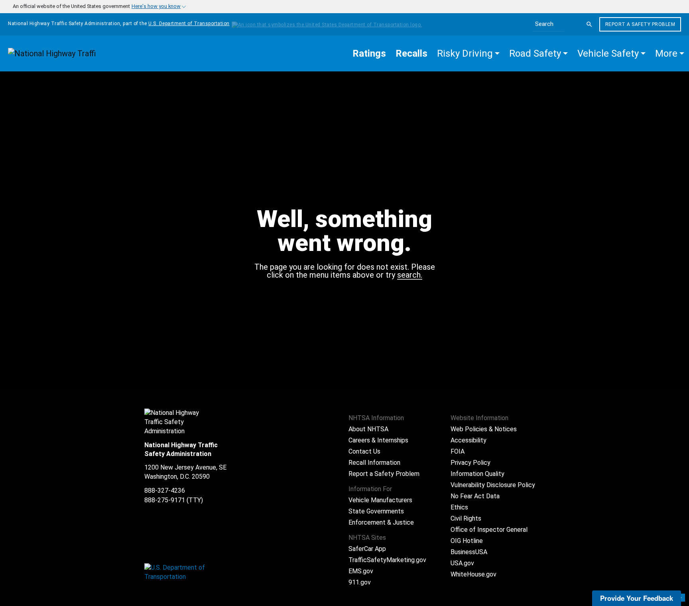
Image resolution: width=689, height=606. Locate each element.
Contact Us (364, 451)
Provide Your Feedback (636, 598)
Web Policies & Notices (484, 429)
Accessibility (468, 440)
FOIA (458, 451)
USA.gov (462, 563)
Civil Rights (466, 518)
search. (409, 275)
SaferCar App (367, 549)
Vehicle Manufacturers (380, 500)
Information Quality (477, 474)
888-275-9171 (164, 500)
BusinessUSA (469, 552)
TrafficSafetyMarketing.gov (387, 560)
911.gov (359, 582)
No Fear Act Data (475, 496)
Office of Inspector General (489, 529)
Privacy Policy (470, 462)
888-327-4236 (164, 490)
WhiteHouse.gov (473, 574)
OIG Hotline (467, 541)
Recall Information (374, 462)
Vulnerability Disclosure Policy (493, 485)
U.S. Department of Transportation (189, 23)
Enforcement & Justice (381, 522)
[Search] (589, 24)
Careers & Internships (378, 440)
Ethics (459, 507)
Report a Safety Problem (640, 24)
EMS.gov (360, 571)
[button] (468, 53)
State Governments (376, 511)
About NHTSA (368, 429)
